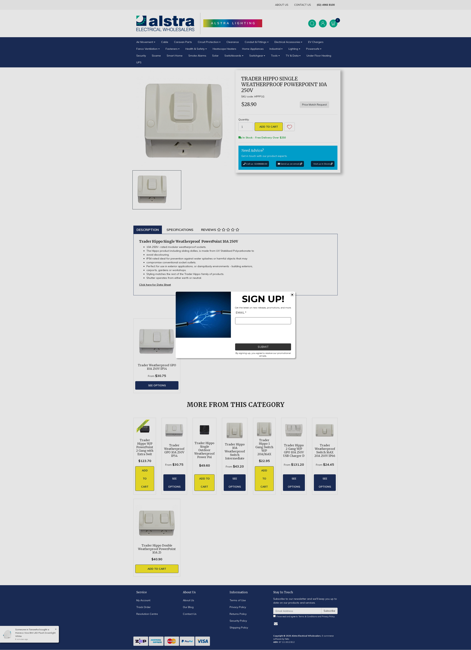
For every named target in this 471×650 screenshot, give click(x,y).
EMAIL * (241, 313)
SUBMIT (263, 347)
